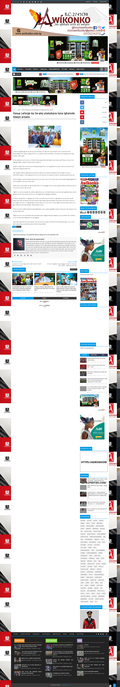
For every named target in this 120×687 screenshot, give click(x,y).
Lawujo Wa (93, 580)
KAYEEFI (93, 74)
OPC (101, 588)
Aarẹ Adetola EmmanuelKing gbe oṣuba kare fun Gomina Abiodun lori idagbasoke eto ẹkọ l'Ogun (97, 380)
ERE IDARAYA (92, 542)
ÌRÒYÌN (35, 69)
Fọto (93, 550)
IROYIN (21, 74)
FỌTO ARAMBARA (100, 550)
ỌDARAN (92, 585)
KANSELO (92, 569)
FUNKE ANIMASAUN (92, 553)
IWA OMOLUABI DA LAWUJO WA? (91, 651)
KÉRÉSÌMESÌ (98, 572)
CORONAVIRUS (88, 539)
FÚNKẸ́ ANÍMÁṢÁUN (54, 69)
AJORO (82, 528)
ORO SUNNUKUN (91, 590)
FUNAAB (83, 553)
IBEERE (100, 553)
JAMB (95, 566)
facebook (65, 298)
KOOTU (90, 574)
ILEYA (102, 558)
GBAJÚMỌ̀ (94, 355)
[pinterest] (32, 2)
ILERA (97, 558)
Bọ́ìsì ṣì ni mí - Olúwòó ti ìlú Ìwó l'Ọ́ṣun (31, 658)
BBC (104, 536)
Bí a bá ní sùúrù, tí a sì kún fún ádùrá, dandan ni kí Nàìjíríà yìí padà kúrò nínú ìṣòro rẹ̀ (63, 653)
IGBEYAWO (91, 558)
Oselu (58, 74)
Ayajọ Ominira (101, 534)
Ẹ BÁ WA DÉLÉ (103, 1)
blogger (23, 298)
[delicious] (41, 2)
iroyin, (34, 120)
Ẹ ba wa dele (36, 634)
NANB (96, 582)
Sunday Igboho (99, 599)
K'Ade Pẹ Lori (84, 569)
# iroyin (19, 227)
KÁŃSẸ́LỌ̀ (72, 69)
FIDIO (94, 547)
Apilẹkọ (83, 520)
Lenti (82, 582)
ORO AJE (83, 590)
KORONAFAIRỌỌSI (99, 574)
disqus (44, 298)
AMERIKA (88, 528)
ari (82, 531)
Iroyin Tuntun (46, 634)
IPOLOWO (83, 563)
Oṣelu (88, 523)
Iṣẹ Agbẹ (90, 566)
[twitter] (24, 2)
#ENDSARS (99, 523)
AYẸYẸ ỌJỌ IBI (84, 536)
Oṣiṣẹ (93, 523)
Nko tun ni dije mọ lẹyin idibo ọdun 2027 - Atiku (73, 74)
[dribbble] (38, 2)
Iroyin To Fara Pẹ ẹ (19, 269)
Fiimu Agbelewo (85, 550)
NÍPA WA (95, 1)
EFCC (102, 539)
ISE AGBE (83, 566)
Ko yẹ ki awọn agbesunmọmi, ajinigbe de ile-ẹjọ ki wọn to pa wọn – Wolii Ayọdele (97, 388)
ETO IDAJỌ (97, 545)
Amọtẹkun (95, 528)
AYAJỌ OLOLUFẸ (91, 534)
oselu (82, 593)
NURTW (86, 585)
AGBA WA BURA (100, 526)
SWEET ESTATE (84, 601)
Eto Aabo (83, 545)
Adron (82, 526)
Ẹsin (103, 542)
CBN (82, 539)
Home (14, 110)
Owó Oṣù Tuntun (85, 596)
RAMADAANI (84, 599)
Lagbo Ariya (89, 577)
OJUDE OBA (99, 585)
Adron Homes (90, 526)
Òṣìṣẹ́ (103, 593)
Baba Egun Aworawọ (95, 536)
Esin (99, 542)
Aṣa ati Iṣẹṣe (97, 531)
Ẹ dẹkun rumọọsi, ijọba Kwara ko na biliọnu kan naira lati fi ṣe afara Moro (44, 288)
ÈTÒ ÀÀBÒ (64, 69)
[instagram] (26, 2)
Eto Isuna (83, 547)
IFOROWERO (84, 558)
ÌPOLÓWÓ (28, 69)
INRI (99, 561)
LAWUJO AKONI (84, 580)
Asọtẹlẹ (83, 534)
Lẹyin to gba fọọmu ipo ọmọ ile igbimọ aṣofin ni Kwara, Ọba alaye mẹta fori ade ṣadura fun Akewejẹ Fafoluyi (66, 289)
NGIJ (101, 582)
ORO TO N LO (101, 590)
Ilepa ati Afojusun (25, 634)
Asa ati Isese (88, 531)
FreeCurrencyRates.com (86, 274)
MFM (92, 582)
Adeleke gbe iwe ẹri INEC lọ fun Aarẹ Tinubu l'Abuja (38, 74)
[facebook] (21, 2)
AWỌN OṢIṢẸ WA (56, 634)
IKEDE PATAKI (80, 634)
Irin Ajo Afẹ (91, 563)
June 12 (101, 566)
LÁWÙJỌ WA (43, 69)
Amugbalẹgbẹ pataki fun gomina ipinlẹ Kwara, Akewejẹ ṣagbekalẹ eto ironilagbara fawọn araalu (21, 288)
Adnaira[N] (100, 232)
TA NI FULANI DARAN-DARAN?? (91, 671)
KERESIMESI (90, 572)
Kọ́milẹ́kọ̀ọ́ (84, 574)
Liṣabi (87, 582)
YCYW (91, 601)
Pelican (94, 596)
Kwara (82, 523)
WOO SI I (74, 269)
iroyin (19, 110)
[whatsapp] (104, 633)
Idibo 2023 (97, 555)
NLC (82, 585)
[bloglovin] (35, 2)
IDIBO (90, 555)
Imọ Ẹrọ (83, 561)
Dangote (96, 539)
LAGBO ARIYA (98, 577)
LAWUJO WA (101, 580)
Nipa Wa (16, 634)
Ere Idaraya (84, 542)
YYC (96, 601)
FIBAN (89, 547)
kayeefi (99, 569)
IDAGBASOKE (84, 555)
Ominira (90, 588)
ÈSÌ (103, 355)
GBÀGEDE (88, 1)
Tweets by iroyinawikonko (87, 348)
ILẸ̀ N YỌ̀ (86, 645)
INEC (95, 561)
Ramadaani (101, 596)
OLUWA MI (83, 588)
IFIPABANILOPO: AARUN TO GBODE (61, 673)
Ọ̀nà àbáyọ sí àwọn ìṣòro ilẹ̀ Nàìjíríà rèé (63, 645)
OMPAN (96, 588)
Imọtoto (89, 561)
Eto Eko (89, 520)
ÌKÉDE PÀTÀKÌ (80, 69)
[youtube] (29, 2)
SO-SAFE (91, 599)
